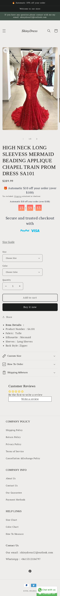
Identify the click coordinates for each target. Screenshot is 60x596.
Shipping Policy (14, 430)
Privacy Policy (13, 444)
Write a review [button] (30, 399)
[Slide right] (36, 139)
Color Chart (12, 526)
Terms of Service (15, 451)
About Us (11, 478)
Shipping (17, 196)
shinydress (33, 591)
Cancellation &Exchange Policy (23, 458)
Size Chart (11, 519)
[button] (3, 30)
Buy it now (30, 307)
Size (4, 251)
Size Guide (8, 242)
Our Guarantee (14, 492)
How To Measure (15, 533)
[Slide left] (23, 139)
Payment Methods (15, 499)
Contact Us (12, 485)
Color (5, 265)
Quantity (6, 279)
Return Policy (13, 437)
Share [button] (9, 317)
